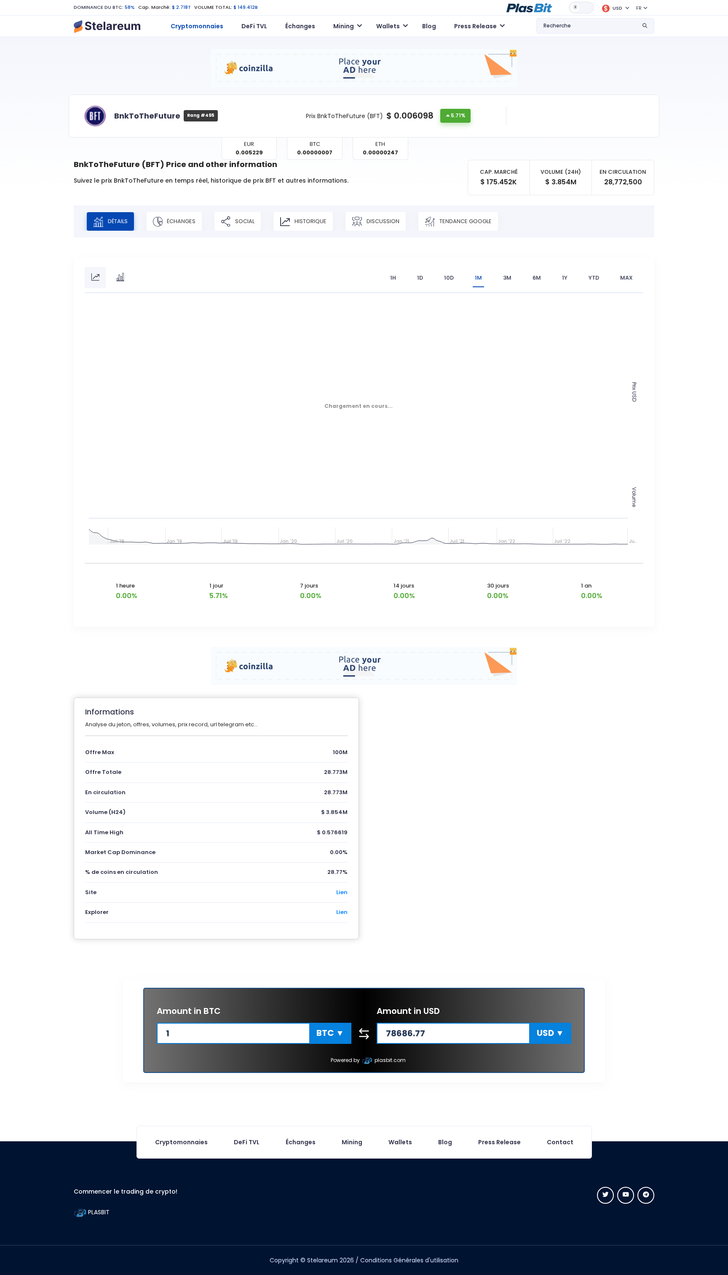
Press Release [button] (475, 26)
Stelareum (322, 1260)
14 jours (403, 586)
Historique (310, 221)
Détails (117, 221)
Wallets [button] (388, 26)
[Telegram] (645, 1195)
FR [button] (639, 8)
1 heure (125, 586)
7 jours (309, 586)
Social (244, 221)
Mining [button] (343, 26)
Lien (342, 892)
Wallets (400, 1142)
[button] (529, 7)
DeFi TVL (254, 26)
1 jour (216, 586)
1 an (586, 586)
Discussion (382, 221)
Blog (429, 26)
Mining (352, 1142)
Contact (560, 1142)
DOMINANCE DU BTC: (98, 7)
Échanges (300, 26)
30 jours (498, 586)
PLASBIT (98, 1212)
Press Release (499, 1142)
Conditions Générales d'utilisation (409, 1260)
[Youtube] (625, 1195)
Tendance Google (465, 221)
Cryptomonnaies (197, 26)
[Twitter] (605, 1195)
